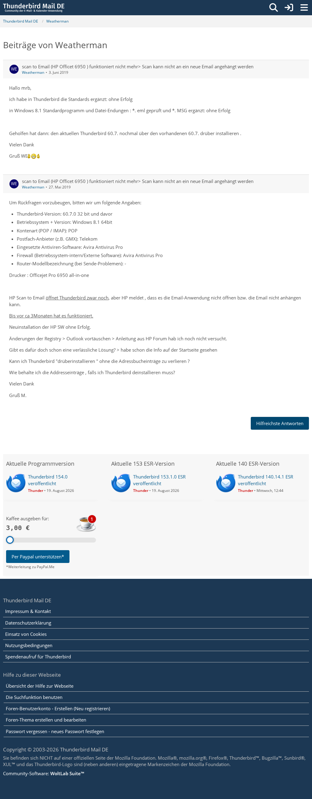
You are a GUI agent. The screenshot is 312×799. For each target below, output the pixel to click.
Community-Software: (43, 773)
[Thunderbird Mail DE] (34, 8)
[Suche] (274, 8)
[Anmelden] (289, 7)
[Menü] (304, 8)
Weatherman (33, 72)
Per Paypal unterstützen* (38, 557)
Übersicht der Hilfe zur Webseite (39, 686)
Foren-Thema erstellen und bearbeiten (46, 720)
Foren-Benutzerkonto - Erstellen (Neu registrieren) (58, 708)
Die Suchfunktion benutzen (34, 697)
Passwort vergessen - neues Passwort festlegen (55, 731)
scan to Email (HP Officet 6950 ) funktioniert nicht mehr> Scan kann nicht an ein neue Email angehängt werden (138, 66)
